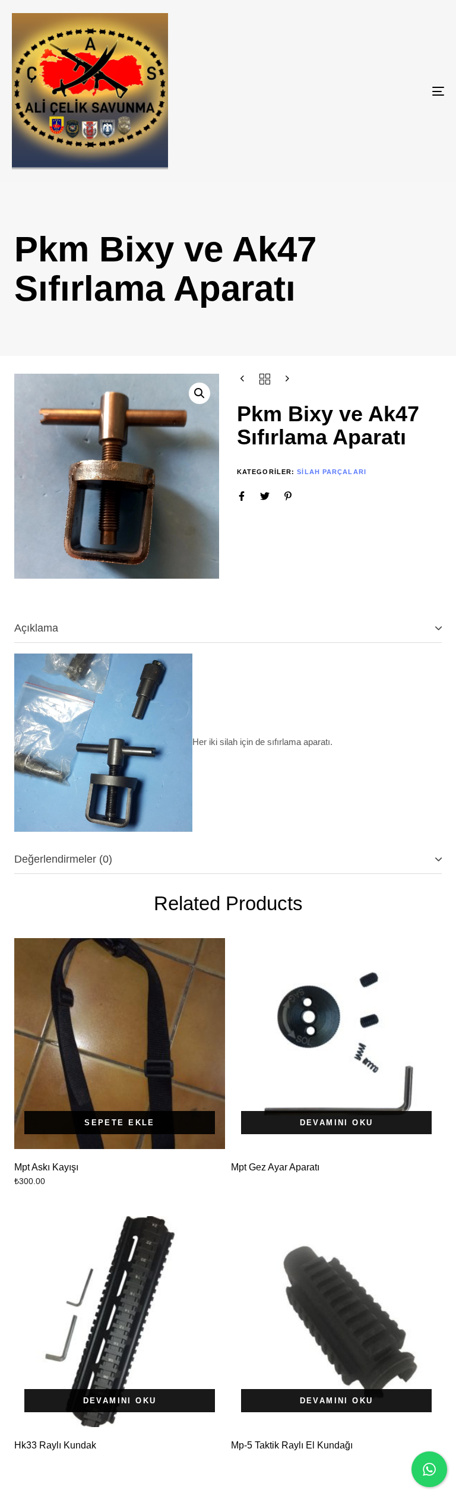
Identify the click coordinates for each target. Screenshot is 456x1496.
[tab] (228, 628)
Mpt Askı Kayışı (46, 1167)
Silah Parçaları (331, 471)
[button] (199, 393)
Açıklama (36, 628)
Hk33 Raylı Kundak (55, 1445)
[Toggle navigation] (372, 91)
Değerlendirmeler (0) (63, 859)
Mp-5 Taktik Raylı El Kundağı (292, 1445)
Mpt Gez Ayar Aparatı (275, 1167)
